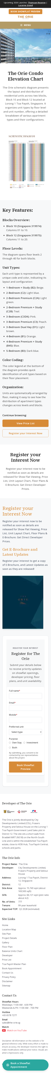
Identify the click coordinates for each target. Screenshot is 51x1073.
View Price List (26, 423)
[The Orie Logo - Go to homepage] (25, 17)
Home (5, 925)
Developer (7, 955)
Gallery (5, 942)
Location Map (9, 929)
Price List (6, 959)
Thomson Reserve (37, 2)
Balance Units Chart (12, 951)
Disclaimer (7, 981)
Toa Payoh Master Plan (14, 964)
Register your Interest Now (25, 433)
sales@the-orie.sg (11, 1022)
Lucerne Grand (25, 5)
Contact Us (7, 972)
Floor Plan (7, 946)
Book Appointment (11, 968)
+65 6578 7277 (9, 1015)
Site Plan (6, 933)
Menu (27, 25)
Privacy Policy (9, 977)
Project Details (9, 938)
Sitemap (6, 985)
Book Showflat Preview (25, 11)
